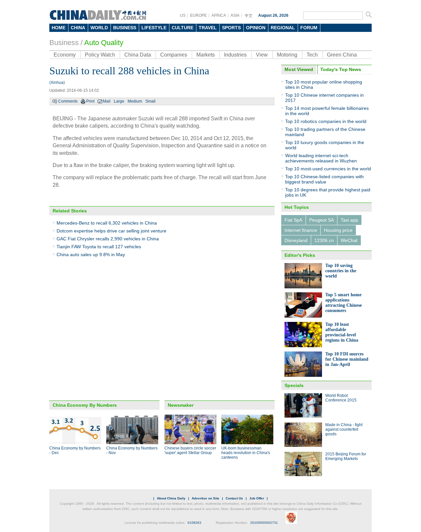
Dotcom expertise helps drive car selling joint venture (111, 230)
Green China (342, 55)
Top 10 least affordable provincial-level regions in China (341, 332)
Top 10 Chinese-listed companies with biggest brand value (324, 179)
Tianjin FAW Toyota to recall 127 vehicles (99, 246)
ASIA (235, 15)
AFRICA (218, 15)
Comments (68, 101)
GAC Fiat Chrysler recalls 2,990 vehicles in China (108, 238)
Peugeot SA (321, 220)
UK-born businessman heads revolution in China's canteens (245, 453)
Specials (294, 385)
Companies (173, 55)
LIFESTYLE (153, 27)
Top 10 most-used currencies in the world (328, 168)
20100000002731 (264, 522)
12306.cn (324, 240)
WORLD (99, 27)
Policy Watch (100, 55)
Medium (135, 101)
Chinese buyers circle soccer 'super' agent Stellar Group (190, 450)
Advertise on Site (205, 498)
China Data (137, 55)
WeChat (349, 240)
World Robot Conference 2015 (341, 397)
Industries (235, 55)
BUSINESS (124, 27)
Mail (107, 101)
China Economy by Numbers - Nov (132, 450)
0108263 (194, 522)
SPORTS (231, 27)
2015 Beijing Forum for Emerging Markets (345, 456)
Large (119, 101)
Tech (312, 55)
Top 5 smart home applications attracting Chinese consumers (343, 302)
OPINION (255, 27)
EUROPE (198, 15)
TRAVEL (208, 27)
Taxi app (349, 220)
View (262, 55)
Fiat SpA (293, 220)
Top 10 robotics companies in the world (325, 121)
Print (90, 101)
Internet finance (301, 230)
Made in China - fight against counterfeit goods (343, 429)
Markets (205, 55)
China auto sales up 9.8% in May (91, 254)
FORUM (308, 27)
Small (150, 101)
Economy (65, 55)
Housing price (338, 230)
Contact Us (234, 498)
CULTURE (182, 27)
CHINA (78, 27)
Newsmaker (180, 405)
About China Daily (171, 498)
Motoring (287, 55)
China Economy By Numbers (85, 405)
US (183, 15)
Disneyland (296, 240)
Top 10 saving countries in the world (340, 270)
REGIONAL (283, 27)
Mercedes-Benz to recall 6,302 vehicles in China (107, 223)
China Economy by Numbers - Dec (75, 450)
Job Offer (256, 498)
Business (64, 42)
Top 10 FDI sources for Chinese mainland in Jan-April (346, 359)
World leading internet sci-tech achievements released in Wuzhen (321, 158)
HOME (58, 27)
